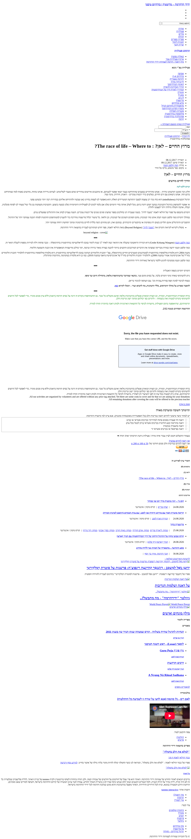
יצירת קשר (179, 44)
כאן (116, 285)
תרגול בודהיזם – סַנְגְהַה (173, 831)
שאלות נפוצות (177, 56)
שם (188, 127)
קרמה (181, 119)
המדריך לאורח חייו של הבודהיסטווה (167, 89)
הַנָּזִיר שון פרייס (178, 638)
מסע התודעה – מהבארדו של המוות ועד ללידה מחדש (160, 548)
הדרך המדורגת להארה (173, 87)
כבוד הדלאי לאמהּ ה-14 (179, 757)
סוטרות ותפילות (177, 111)
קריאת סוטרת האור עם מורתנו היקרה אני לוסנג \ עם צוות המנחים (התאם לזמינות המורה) (143, 513)
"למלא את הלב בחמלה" (176, 751)
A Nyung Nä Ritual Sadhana (166, 675)
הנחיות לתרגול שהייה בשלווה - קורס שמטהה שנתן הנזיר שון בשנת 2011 (145, 631)
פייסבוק (180, 818)
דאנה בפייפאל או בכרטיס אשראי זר (167, 429)
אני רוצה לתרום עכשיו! (179, 441)
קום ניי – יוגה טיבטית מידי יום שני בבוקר (165, 501)
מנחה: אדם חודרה (141, 530)
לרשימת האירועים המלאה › (177, 558)
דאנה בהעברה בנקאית (173, 426)
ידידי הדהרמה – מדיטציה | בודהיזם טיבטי (167, 4)
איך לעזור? (179, 800)
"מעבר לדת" (148, 227)
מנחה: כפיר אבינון (106, 530)
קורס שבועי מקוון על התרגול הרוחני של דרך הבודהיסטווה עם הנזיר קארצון (150, 536)
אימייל (181, 813)
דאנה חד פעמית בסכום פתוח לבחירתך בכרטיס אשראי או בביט (155, 420)
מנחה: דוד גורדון (90, 530)
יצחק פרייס (163, 507)
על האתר (186, 773)
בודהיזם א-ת (178, 76)
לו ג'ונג (181, 97)
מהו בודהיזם (178, 826)
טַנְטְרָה (181, 92)
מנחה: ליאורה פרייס (159, 530)
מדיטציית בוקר (177, 524)
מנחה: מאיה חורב (123, 530)
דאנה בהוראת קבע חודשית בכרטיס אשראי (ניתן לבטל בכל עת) (155, 423)
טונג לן (181, 95)
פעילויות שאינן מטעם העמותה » (175, 124)
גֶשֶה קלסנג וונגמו (170, 165)
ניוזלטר (181, 821)
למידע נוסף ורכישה (68, 762)
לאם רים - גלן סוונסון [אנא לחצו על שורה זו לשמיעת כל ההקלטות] (153, 699)
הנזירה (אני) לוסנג (160, 518)
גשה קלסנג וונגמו (182, 242)
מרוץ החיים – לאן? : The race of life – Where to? (161, 478)
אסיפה (181, 73)
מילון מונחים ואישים (176, 613)
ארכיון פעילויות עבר (175, 59)
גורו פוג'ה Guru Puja (172, 650)
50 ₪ (145, 443)
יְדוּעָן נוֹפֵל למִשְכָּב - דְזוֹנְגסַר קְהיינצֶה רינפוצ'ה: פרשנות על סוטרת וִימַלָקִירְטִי (138, 568)
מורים (181, 34)
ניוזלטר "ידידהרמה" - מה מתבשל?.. (165, 598)
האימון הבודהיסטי (176, 84)
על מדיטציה (178, 828)
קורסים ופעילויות (182, 50)
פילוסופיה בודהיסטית (174, 113)
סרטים (181, 740)
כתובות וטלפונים (176, 810)
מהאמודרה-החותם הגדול (172, 105)
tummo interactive (169, 789)
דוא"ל (186, 130)
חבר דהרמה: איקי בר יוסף (156, 553)
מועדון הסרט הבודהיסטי (173, 108)
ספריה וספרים (177, 39)
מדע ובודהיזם (178, 103)
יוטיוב (181, 815)
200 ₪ (134, 443)
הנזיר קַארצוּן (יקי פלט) (157, 542)
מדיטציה (180, 100)
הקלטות (180, 737)
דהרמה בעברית (177, 79)
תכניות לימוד (178, 42)
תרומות (180, 797)
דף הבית (186, 136)
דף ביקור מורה (177, 81)
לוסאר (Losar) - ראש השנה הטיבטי (164, 644)
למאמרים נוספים (182, 687)
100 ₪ (140, 443)
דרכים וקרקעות (175, 662)
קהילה (181, 36)
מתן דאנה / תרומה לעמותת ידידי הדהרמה (165, 62)
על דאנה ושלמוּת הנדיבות (172, 585)
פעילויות (180, 31)
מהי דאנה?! (178, 794)
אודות (181, 28)
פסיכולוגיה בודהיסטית (174, 116)
